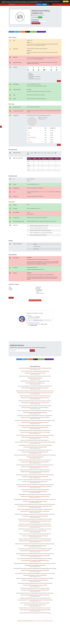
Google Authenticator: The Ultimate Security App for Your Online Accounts (35, 402)
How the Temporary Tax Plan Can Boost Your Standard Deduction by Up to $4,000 (35, 609)
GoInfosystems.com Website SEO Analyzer (25, 620)
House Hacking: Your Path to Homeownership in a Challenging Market (35, 516)
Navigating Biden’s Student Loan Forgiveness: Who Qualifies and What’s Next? (35, 471)
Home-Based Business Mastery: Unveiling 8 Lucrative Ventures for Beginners (35, 461)
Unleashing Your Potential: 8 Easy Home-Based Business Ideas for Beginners (35, 466)
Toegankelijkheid (39, 289)
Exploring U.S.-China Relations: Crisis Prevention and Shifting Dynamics (35, 580)
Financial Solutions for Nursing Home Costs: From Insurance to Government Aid (35, 550)
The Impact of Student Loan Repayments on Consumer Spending (35, 585)
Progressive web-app (40, 293)
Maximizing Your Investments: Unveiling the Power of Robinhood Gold (35, 476)
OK (65, 1)
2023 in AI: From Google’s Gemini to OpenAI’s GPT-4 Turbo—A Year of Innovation (35, 432)
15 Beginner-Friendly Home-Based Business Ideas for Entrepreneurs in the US (35, 417)
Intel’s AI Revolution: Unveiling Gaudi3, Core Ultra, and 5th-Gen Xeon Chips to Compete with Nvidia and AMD (35, 442)
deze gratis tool (32, 45)
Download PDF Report (36, 23)
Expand (59, 81)
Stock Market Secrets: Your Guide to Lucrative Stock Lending (35, 530)
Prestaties (38, 288)
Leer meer (39, 2)
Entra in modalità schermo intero (35, 300)
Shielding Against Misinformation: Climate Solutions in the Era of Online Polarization (35, 540)
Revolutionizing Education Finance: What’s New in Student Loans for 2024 (35, 422)
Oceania (28, 139)
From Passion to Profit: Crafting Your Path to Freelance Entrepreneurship (35, 427)
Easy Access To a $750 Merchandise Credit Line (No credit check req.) (35, 535)
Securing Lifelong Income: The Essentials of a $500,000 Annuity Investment (35, 560)
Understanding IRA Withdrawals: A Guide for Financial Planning (35, 575)
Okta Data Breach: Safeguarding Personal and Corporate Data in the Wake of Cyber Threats (35, 506)
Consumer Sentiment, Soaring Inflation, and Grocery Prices (35, 604)
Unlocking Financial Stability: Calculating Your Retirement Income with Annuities (35, 555)
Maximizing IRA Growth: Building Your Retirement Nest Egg (35, 545)
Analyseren (11, 297)
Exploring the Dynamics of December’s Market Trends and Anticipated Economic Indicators (35, 486)
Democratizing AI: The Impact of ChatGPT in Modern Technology (35, 501)
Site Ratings (21, 4)
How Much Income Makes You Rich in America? (35, 456)
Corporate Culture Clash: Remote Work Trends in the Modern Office (35, 481)
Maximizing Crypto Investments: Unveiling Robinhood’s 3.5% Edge (35, 491)
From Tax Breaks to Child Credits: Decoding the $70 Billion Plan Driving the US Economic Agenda (35, 392)
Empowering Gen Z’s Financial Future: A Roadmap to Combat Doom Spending (35, 496)
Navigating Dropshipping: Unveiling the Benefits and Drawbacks (35, 412)
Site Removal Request (49, 620)
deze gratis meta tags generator (43, 191)
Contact (28, 4)
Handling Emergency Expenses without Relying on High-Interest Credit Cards (35, 397)
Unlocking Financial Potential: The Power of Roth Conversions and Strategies (35, 570)
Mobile (11, 289)
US (27, 130)
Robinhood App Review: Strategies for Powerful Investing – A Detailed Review (35, 511)
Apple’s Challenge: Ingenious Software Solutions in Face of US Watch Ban (35, 437)
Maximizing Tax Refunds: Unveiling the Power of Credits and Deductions (35, 407)
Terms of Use (42, 620)
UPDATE (40, 17)
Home (18, 4)
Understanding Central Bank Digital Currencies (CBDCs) (35, 565)
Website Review (12, 4)
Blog (25, 4)
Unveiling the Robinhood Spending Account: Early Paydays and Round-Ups (35, 387)
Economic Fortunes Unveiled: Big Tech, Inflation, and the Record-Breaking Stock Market (35, 368)
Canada (28, 132)
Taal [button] (59, 4)
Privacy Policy (36, 620)
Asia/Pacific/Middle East (31, 137)
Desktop (11, 288)
